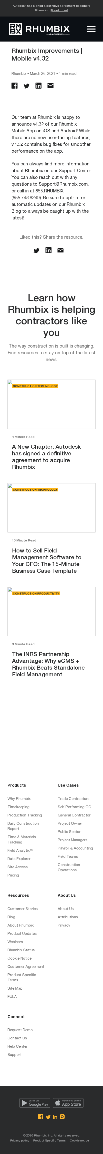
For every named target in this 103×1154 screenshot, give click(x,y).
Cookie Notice (20, 959)
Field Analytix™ (21, 851)
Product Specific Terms (22, 977)
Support (15, 1055)
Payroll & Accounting (75, 848)
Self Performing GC (74, 807)
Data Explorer (19, 859)
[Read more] (59, 10)
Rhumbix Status (21, 950)
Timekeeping (19, 807)
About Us (66, 909)
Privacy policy (19, 1140)
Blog (11, 917)
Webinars (15, 942)
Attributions (68, 917)
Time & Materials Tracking (22, 839)
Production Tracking (25, 815)
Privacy (64, 926)
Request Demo (20, 1030)
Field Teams (68, 857)
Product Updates (22, 934)
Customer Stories (23, 909)
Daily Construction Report (23, 826)
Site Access (18, 867)
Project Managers (73, 840)
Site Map (15, 989)
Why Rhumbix (19, 799)
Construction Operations (69, 867)
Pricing (13, 876)
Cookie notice (79, 1140)
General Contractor (74, 815)
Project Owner (70, 824)
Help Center (18, 1047)
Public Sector (69, 832)
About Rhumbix (21, 926)
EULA (12, 997)
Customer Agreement (26, 967)
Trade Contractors (74, 799)
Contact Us (17, 1038)
